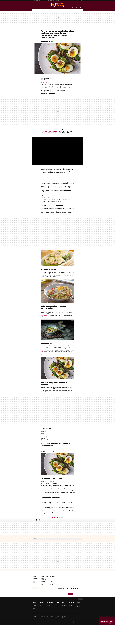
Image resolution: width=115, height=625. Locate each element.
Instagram (76, 7)
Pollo (33, 584)
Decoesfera (71, 605)
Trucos (54, 9)
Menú (32, 7)
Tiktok (82, 7)
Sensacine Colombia (48, 618)
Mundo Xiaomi (35, 610)
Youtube (78, 7)
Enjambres (43, 581)
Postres (66, 9)
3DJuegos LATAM (42, 616)
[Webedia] (35, 598)
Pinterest (72, 7)
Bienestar (51, 581)
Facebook (74, 7)
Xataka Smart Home (35, 609)
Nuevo (34, 7)
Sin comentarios (44, 41)
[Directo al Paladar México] (57, 4)
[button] (48, 78)
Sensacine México (50, 616)
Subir (79, 599)
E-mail (52, 41)
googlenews (80, 7)
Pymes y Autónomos (78, 606)
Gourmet (34, 576)
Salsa (42, 584)
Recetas (60, 9)
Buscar (36, 7)
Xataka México (35, 616)
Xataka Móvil (34, 605)
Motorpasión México (64, 617)
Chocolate (51, 584)
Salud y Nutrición (36, 578)
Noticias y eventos (44, 576)
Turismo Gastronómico (43, 579)
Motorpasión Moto (65, 605)
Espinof (48, 605)
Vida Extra (41, 605)
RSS (72, 588)
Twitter (49, 41)
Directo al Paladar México (57, 617)
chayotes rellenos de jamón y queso (66, 214)
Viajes (48, 9)
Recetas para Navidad (35, 582)
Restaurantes (52, 576)
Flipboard (51, 41)
